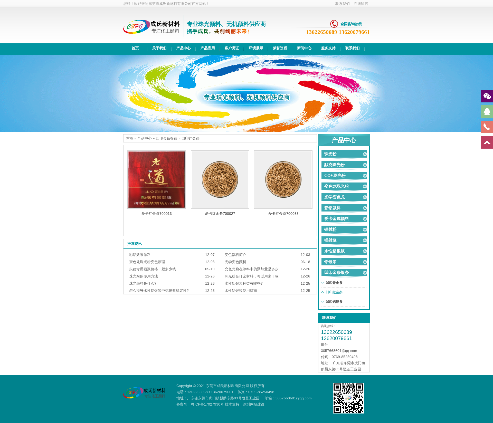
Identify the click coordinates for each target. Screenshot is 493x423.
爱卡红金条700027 (220, 214)
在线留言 (361, 4)
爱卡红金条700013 (156, 214)
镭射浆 (330, 240)
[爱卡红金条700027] (220, 207)
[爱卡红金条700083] (283, 207)
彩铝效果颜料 (140, 255)
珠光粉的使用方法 (143, 276)
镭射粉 (330, 229)
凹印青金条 (334, 283)
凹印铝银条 (334, 302)
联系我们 (342, 4)
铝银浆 (330, 261)
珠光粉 (330, 154)
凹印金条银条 (166, 138)
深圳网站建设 (253, 404)
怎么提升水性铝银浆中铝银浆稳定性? (159, 291)
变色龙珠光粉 (336, 186)
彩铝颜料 (332, 208)
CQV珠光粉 (335, 175)
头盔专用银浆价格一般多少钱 (152, 269)
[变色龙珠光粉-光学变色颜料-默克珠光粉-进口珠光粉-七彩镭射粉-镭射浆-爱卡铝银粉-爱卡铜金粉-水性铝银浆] (151, 36)
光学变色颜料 (235, 262)
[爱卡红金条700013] (156, 207)
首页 (129, 138)
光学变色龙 (334, 197)
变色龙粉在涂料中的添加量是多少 (252, 269)
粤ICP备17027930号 (207, 404)
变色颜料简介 (235, 255)
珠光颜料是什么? (142, 283)
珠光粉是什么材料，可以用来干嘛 (252, 276)
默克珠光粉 (334, 164)
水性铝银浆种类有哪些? (244, 283)
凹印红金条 (191, 138)
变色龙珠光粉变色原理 (147, 262)
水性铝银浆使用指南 (241, 291)
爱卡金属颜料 (336, 218)
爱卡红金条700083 (283, 214)
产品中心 (144, 138)
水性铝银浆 (334, 251)
